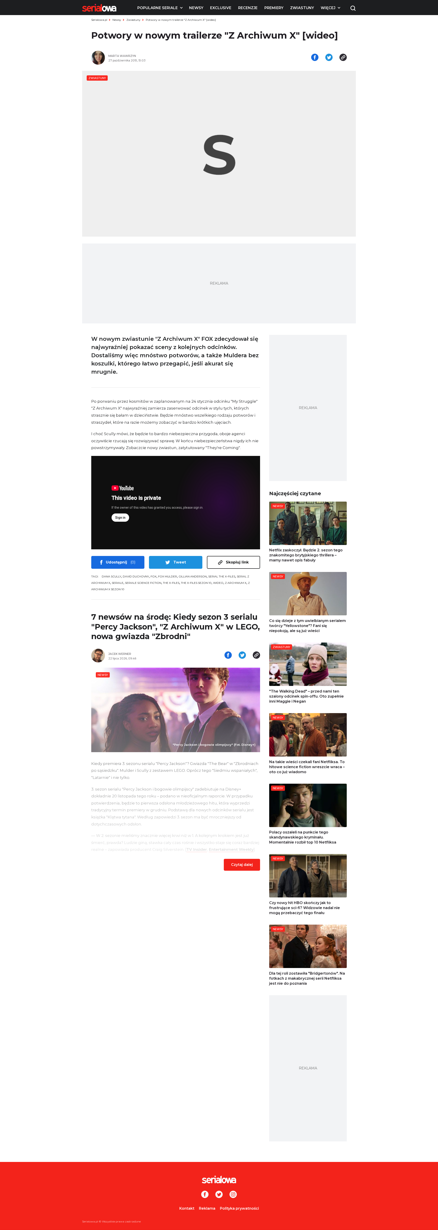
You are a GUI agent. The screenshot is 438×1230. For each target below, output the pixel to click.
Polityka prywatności (239, 1208)
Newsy (196, 8)
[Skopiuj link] (343, 58)
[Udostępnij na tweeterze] (329, 58)
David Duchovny (136, 576)
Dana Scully (111, 576)
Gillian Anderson (193, 576)
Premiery (273, 8)
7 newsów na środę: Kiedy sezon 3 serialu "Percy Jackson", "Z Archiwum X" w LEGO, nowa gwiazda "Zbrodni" (175, 626)
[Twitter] (219, 1195)
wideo (218, 583)
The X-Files (171, 583)
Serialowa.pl (99, 19)
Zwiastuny (302, 8)
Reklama (207, 1208)
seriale (117, 583)
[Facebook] (205, 1195)
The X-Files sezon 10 (196, 583)
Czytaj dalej (242, 864)
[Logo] (99, 8)
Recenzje (248, 8)
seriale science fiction (143, 583)
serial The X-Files (221, 576)
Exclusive (220, 8)
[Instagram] (233, 1195)
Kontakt (186, 1208)
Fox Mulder (167, 576)
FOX (153, 576)
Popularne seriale (157, 8)
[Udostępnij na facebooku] (314, 58)
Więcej (328, 8)
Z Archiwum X (235, 583)
